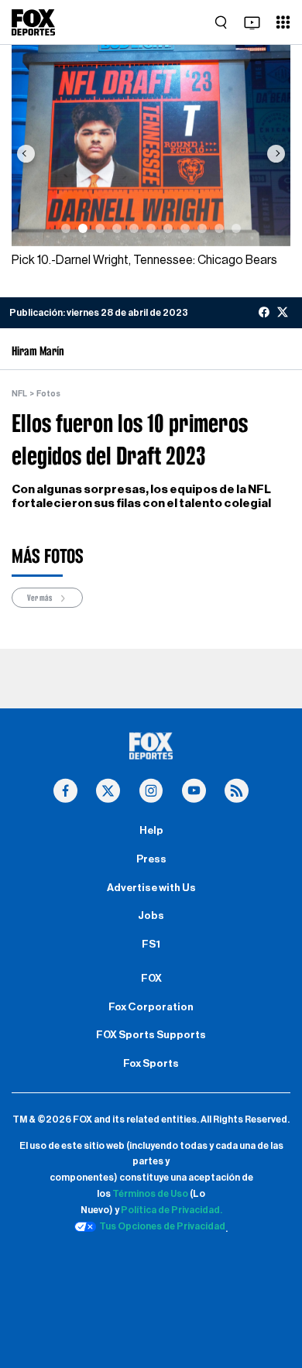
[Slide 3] (100, 228)
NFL (19, 393)
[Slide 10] (219, 228)
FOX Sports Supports (151, 1035)
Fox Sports (151, 1063)
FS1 (151, 944)
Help (151, 830)
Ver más (40, 597)
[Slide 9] (202, 228)
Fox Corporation (151, 1007)
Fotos (48, 393)
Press (151, 859)
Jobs (151, 915)
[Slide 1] (65, 228)
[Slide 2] (83, 228)
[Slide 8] (185, 228)
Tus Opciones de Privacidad (162, 1226)
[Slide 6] (151, 228)
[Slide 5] (134, 228)
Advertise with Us (151, 888)
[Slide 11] (236, 228)
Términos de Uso (150, 1193)
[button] (25, 153)
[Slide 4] (117, 228)
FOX (151, 978)
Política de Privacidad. (171, 1210)
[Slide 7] (168, 228)
